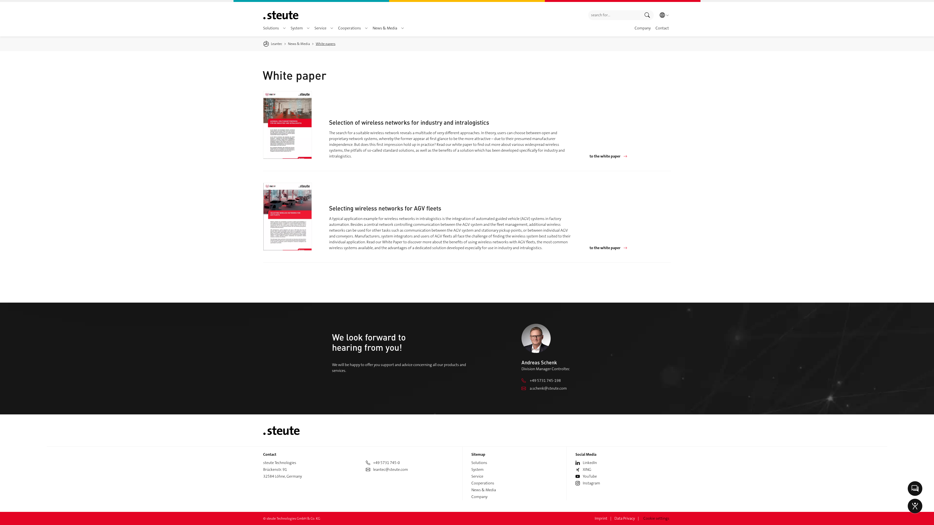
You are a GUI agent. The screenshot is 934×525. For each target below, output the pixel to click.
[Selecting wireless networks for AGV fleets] (287, 217)
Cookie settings (656, 518)
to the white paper (605, 156)
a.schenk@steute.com (548, 388)
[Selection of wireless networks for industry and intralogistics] (287, 125)
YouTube (590, 476)
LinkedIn (590, 462)
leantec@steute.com (390, 469)
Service (477, 476)
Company (479, 496)
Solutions (479, 462)
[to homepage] (280, 15)
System (477, 469)
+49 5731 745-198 (545, 380)
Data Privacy (624, 518)
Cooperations (482, 483)
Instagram (591, 483)
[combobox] (614, 15)
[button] (284, 28)
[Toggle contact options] (915, 488)
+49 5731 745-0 (386, 462)
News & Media (483, 489)
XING (587, 469)
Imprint (601, 518)
